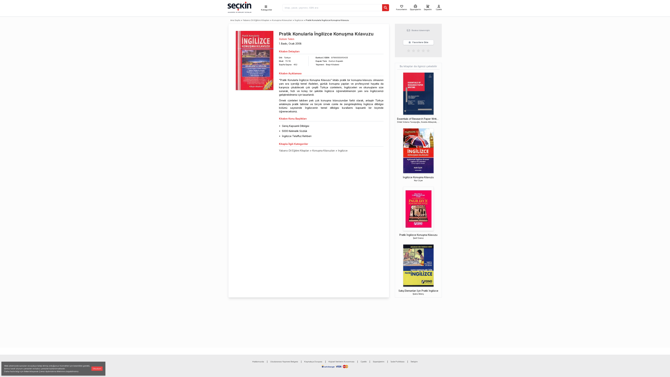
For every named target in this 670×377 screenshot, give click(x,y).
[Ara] (385, 7)
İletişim (414, 361)
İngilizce (299, 20)
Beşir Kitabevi (332, 64)
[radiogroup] (418, 50)
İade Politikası (397, 361)
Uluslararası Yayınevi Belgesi (284, 361)
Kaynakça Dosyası (313, 361)
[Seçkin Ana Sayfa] (239, 7)
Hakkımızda (258, 361)
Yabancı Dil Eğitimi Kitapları (256, 20)
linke (26, 371)
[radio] (408, 50)
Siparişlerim (378, 361)
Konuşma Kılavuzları (282, 20)
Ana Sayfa (235, 20)
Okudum (97, 368)
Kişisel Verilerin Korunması (341, 361)
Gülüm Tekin (286, 39)
